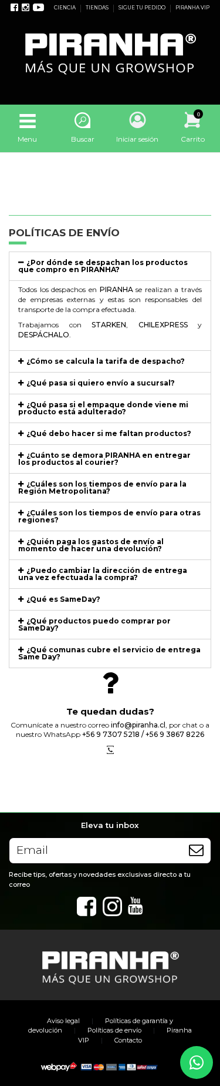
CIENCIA (65, 8)
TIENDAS (98, 8)
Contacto (128, 1040)
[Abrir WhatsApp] (196, 1062)
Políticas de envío (114, 1030)
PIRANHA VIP (192, 8)
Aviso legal (63, 1021)
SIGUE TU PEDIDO (143, 8)
